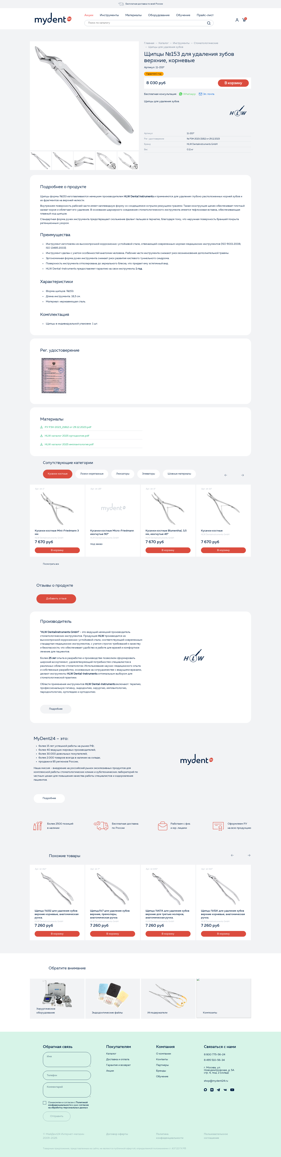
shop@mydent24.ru (216, 1081)
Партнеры (162, 1065)
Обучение (162, 1076)
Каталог (111, 1054)
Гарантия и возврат (118, 1065)
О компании (163, 1054)
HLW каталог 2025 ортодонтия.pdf (67, 436)
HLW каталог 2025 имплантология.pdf (69, 444)
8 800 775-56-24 (214, 1054)
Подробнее (55, 709)
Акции (110, 1071)
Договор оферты (117, 1134)
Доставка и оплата (117, 1059)
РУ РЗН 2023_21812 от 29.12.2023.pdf (68, 427)
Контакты (162, 1059)
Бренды (161, 1071)
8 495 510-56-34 (214, 1060)
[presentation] (226, 475)
